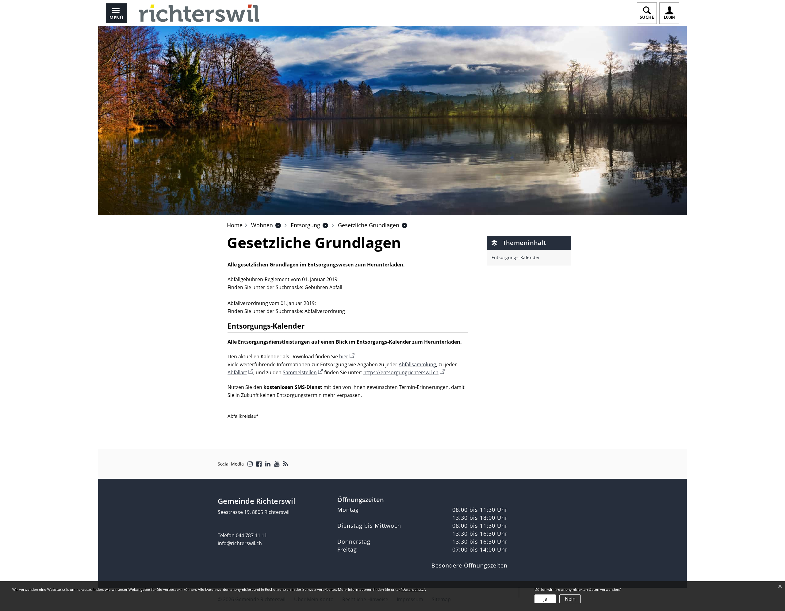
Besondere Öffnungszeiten (469, 565)
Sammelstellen (303, 372)
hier (346, 356)
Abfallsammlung (417, 364)
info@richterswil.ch (240, 543)
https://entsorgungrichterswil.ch (404, 372)
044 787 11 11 (251, 535)
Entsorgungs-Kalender (516, 257)
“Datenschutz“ (413, 589)
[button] (262, 225)
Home (235, 225)
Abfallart (240, 372)
